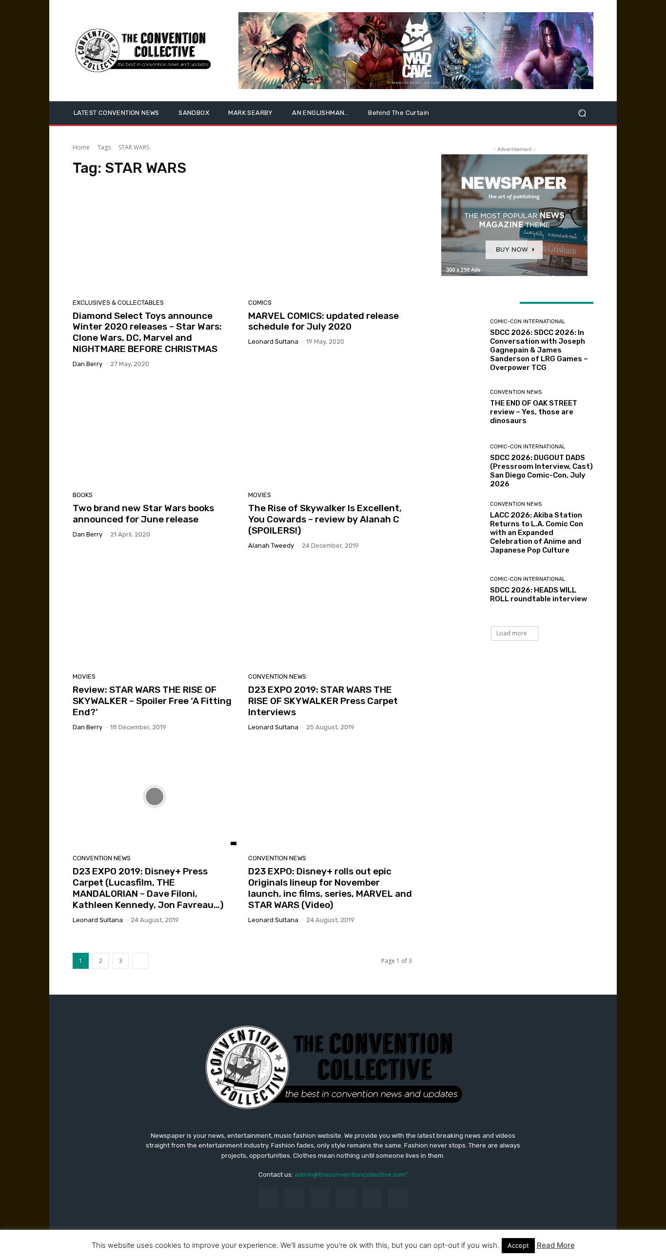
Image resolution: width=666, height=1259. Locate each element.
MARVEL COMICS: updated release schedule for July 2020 (323, 321)
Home (81, 147)
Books (83, 495)
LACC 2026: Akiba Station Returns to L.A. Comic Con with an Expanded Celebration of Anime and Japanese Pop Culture (536, 533)
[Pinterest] (345, 1198)
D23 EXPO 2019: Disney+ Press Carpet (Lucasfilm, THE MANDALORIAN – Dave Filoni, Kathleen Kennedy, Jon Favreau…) (148, 888)
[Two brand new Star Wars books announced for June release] (154, 433)
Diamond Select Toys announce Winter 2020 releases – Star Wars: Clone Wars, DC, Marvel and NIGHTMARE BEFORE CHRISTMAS (147, 332)
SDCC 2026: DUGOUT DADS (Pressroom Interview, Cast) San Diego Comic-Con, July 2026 (541, 470)
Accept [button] (518, 1245)
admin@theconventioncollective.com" (351, 1174)
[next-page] (141, 961)
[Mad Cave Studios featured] (415, 50)
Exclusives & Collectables (118, 302)
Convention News (277, 676)
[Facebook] (267, 1198)
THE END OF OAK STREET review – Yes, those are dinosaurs (533, 412)
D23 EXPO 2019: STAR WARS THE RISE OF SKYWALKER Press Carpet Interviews (323, 701)
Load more (511, 633)
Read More (556, 1245)
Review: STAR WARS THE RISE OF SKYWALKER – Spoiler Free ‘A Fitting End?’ (152, 701)
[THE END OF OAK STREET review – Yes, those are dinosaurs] (459, 407)
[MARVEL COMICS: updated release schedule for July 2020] (330, 240)
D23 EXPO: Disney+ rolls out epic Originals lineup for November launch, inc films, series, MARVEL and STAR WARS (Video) (330, 888)
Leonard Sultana (273, 341)
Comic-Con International (527, 321)
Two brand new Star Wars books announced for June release (143, 513)
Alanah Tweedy (271, 545)
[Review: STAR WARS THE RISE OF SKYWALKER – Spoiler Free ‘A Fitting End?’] (154, 615)
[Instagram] (294, 1198)
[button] (581, 113)
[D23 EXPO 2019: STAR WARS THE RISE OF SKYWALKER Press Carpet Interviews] (330, 615)
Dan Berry (87, 364)
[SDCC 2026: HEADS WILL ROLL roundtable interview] (459, 589)
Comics (260, 302)
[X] (397, 1198)
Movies (259, 495)
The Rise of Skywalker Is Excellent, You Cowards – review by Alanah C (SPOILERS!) (325, 519)
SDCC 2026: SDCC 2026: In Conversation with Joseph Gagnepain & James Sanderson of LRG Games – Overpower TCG (539, 350)
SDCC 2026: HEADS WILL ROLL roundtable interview (538, 594)
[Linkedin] (320, 1198)
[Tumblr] (371, 1198)
